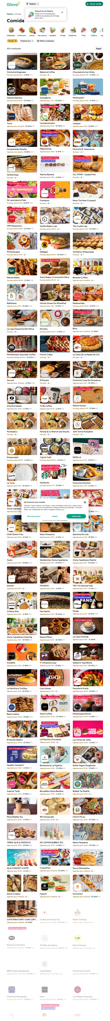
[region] (55, 31)
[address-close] (62, 12)
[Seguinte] (100, 31)
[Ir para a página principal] (13, 4)
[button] (11, 31)
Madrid (10, 14)
